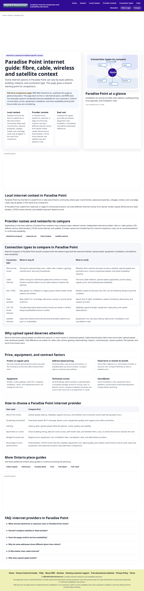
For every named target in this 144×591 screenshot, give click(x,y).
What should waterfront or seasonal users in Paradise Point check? (38, 523)
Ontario (83, 3)
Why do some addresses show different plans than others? (34, 544)
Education (114, 8)
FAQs (138, 3)
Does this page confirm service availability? (27, 537)
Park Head (75, 467)
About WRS (50, 573)
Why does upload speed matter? (22, 558)
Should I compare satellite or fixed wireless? (28, 530)
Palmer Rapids (11, 467)
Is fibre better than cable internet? (23, 551)
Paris (52, 467)
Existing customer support (77, 573)
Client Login (125, 8)
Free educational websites (102, 573)
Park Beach (62, 467)
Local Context (94, 3)
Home (74, 3)
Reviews (60, 573)
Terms (132, 573)
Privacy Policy (122, 573)
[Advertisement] (72, 34)
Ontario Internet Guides (26, 573)
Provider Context (109, 3)
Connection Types (126, 3)
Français (137, 8)
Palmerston (25, 467)
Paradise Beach (40, 467)
